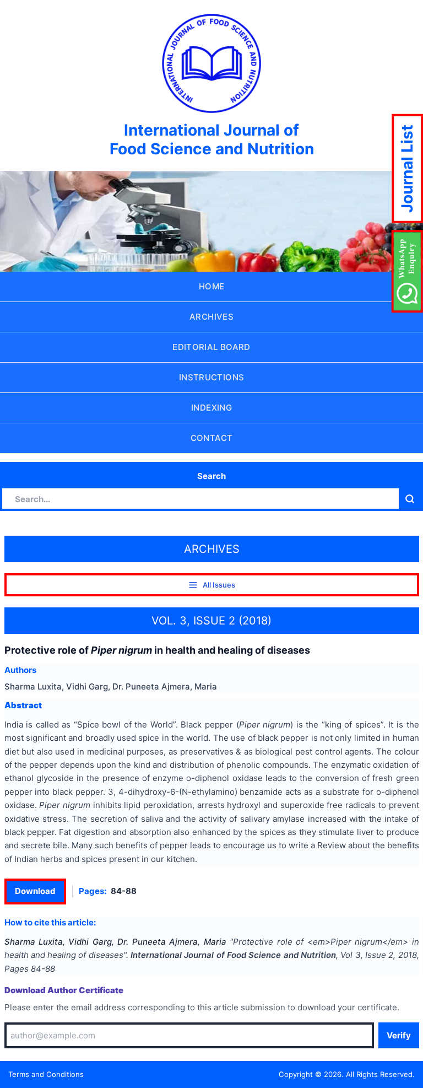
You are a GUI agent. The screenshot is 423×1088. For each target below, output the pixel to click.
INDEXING (211, 407)
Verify (399, 1035)
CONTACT (212, 438)
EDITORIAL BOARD (211, 347)
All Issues (219, 584)
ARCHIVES (211, 316)
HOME (212, 286)
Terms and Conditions (46, 1074)
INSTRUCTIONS (212, 377)
